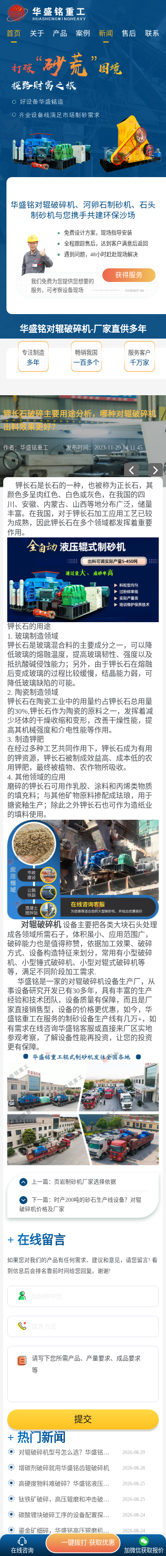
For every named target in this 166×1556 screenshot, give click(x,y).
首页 (13, 33)
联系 (152, 33)
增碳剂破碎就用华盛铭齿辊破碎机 (64, 1468)
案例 (83, 33)
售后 (129, 33)
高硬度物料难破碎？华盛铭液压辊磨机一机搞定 (66, 1483)
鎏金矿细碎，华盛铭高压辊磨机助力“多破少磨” (66, 1530)
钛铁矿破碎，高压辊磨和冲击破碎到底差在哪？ (66, 1499)
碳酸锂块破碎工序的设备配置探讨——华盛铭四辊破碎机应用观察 (66, 1515)
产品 (60, 33)
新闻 (106, 33)
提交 (83, 1419)
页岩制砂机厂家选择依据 (85, 1182)
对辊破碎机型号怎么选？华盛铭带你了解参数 (66, 1452)
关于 (37, 33)
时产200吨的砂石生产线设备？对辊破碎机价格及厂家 (80, 1204)
